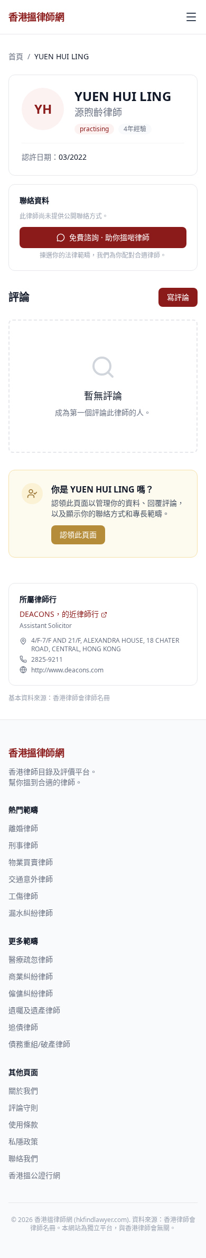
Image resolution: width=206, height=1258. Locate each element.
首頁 (15, 56)
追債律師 (23, 1027)
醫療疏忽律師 (30, 959)
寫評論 (178, 297)
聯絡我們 (23, 1158)
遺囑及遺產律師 (34, 1010)
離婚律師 (23, 828)
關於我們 (23, 1091)
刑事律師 (23, 845)
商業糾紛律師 (30, 976)
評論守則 (23, 1107)
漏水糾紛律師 (30, 913)
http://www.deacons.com (67, 670)
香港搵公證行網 (34, 1175)
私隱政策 (23, 1141)
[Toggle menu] (191, 17)
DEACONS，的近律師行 (59, 614)
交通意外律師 (30, 879)
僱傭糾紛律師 (30, 993)
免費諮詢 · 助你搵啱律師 (109, 237)
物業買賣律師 (30, 862)
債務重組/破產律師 (39, 1044)
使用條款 (23, 1124)
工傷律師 (23, 896)
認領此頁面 (78, 535)
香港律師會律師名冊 (81, 698)
